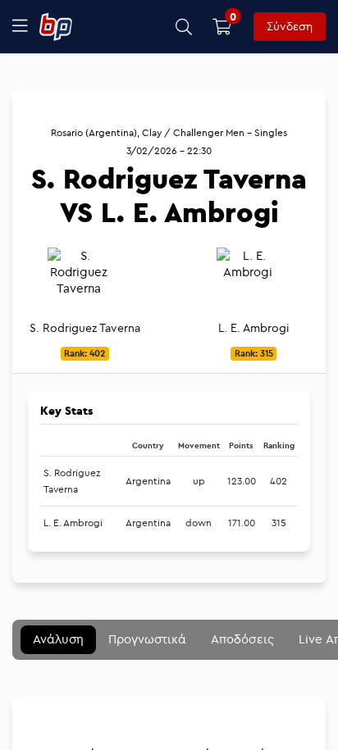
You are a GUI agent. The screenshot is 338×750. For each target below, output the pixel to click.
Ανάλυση (58, 639)
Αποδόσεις (242, 639)
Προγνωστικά (147, 639)
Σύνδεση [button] (290, 26)
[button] (184, 26)
